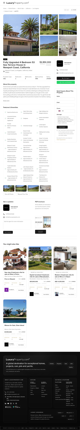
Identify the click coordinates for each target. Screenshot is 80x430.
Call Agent (66, 78)
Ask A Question (8, 232)
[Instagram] (11, 403)
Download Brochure (40, 232)
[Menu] (4, 2)
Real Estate (33, 386)
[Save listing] (24, 248)
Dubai (42, 388)
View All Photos (70, 53)
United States (12, 8)
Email (58, 102)
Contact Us (58, 395)
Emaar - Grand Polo (69, 386)
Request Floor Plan (23, 194)
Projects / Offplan (34, 388)
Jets (71, 363)
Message (59, 114)
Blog (56, 385)
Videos (57, 387)
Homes (52, 363)
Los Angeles (35, 8)
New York (43, 390)
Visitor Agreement (61, 139)
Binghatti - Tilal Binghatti (69, 394)
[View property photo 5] (68, 46)
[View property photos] (21, 35)
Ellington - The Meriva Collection (70, 404)
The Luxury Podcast (58, 390)
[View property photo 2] (49, 24)
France (43, 396)
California (28, 8)
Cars (66, 363)
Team (56, 393)
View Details (21, 290)
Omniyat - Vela (69, 397)
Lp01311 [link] (16, 11)
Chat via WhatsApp (67, 82)
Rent (23, 428)
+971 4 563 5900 (10, 392)
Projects (59, 363)
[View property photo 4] (49, 46)
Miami (42, 392)
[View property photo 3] (68, 24)
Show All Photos (9, 194)
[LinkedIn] (5, 403)
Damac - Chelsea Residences (70, 390)
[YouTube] (8, 403)
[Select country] (59, 111)
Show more (6, 100)
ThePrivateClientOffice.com (59, 399)
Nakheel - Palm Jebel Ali (69, 400)
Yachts (71, 367)
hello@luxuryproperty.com (13, 394)
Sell (27, 428)
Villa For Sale (21, 8)
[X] (13, 403)
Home (4, 8)
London (43, 386)
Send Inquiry (62, 127)
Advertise (57, 397)
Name (58, 96)
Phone (58, 108)
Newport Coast (8, 11)
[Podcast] (16, 403)
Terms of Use (72, 428)
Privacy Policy (63, 428)
